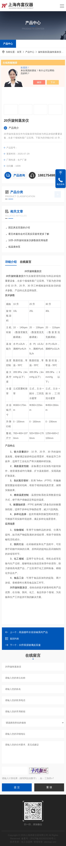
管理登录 (38, 842)
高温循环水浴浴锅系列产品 (33, 632)
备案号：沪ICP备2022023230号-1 (38, 838)
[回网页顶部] (60, 173)
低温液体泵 (14, 246)
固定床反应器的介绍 (19, 227)
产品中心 (8, 43)
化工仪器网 (26, 842)
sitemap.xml (50, 842)
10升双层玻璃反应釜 (30, 645)
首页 (19, 52)
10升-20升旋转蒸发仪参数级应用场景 (28, 240)
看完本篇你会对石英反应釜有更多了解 (28, 234)
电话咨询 (60, 184)
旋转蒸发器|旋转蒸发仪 (49, 52)
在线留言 (25, 261)
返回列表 (14, 638)
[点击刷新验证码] (38, 771)
